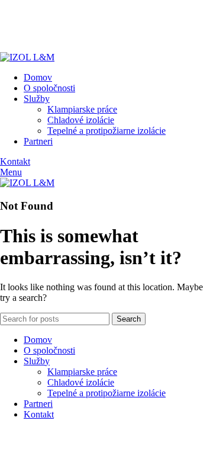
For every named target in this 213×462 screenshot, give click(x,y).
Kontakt (15, 161)
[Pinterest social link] (34, 29)
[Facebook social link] (7, 29)
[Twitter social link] (20, 29)
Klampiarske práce (82, 109)
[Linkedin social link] (47, 29)
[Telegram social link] (61, 29)
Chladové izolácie (80, 120)
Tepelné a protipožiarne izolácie (106, 131)
